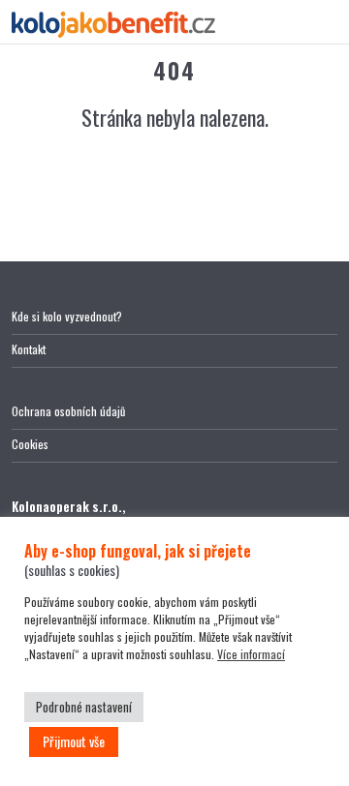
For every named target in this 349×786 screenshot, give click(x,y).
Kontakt (29, 349)
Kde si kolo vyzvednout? (67, 316)
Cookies (30, 444)
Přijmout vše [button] (74, 741)
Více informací (251, 654)
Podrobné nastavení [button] (84, 706)
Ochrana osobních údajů (68, 411)
